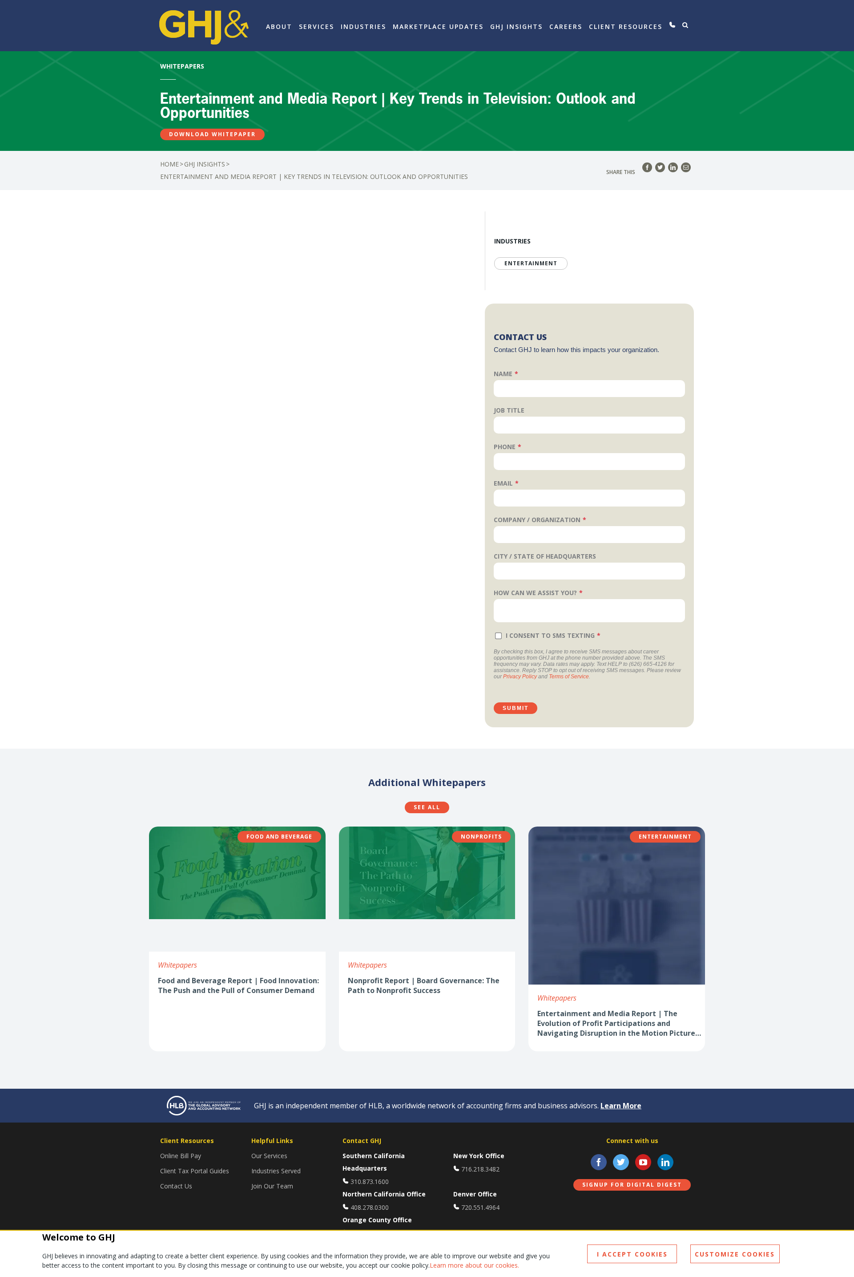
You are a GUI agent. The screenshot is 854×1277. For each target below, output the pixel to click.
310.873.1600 (369, 1181)
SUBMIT (515, 708)
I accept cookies (632, 1254)
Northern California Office (384, 1194)
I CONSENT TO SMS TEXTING (550, 635)
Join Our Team (272, 1186)
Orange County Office (377, 1220)
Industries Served (276, 1171)
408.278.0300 (369, 1207)
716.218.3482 (480, 1169)
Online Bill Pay (180, 1155)
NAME (503, 373)
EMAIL (503, 483)
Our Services (269, 1155)
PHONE (505, 446)
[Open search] (685, 25)
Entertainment (530, 263)
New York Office (478, 1155)
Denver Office (475, 1194)
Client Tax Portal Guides (194, 1171)
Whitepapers (177, 965)
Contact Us (176, 1186)
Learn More (620, 1106)
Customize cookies (735, 1254)
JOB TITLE (509, 410)
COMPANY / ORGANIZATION (537, 519)
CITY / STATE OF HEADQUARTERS (545, 556)
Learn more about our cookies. (474, 1265)
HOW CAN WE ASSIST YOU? (535, 592)
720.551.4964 (480, 1207)
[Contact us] (672, 25)
